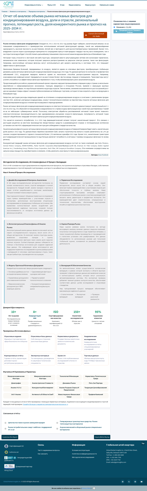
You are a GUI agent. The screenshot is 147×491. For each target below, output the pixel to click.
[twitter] (129, 482)
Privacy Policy (86, 488)
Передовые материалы (37, 11)
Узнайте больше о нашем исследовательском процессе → (45, 404)
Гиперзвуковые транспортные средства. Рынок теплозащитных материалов (78, 422)
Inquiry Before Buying (102, 437)
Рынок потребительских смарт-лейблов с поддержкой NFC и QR (30, 428)
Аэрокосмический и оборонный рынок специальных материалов (81, 428)
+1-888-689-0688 (118, 455)
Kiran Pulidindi (103, 155)
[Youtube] (142, 482)
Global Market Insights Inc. (12, 481)
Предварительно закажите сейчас (130, 31)
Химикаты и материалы (18, 11)
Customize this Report (9, 437)
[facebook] (135, 482)
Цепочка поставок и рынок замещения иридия (26, 423)
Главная (4, 11)
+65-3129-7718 (115, 460)
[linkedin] (123, 482)
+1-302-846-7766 (115, 457)
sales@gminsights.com (118, 462)
